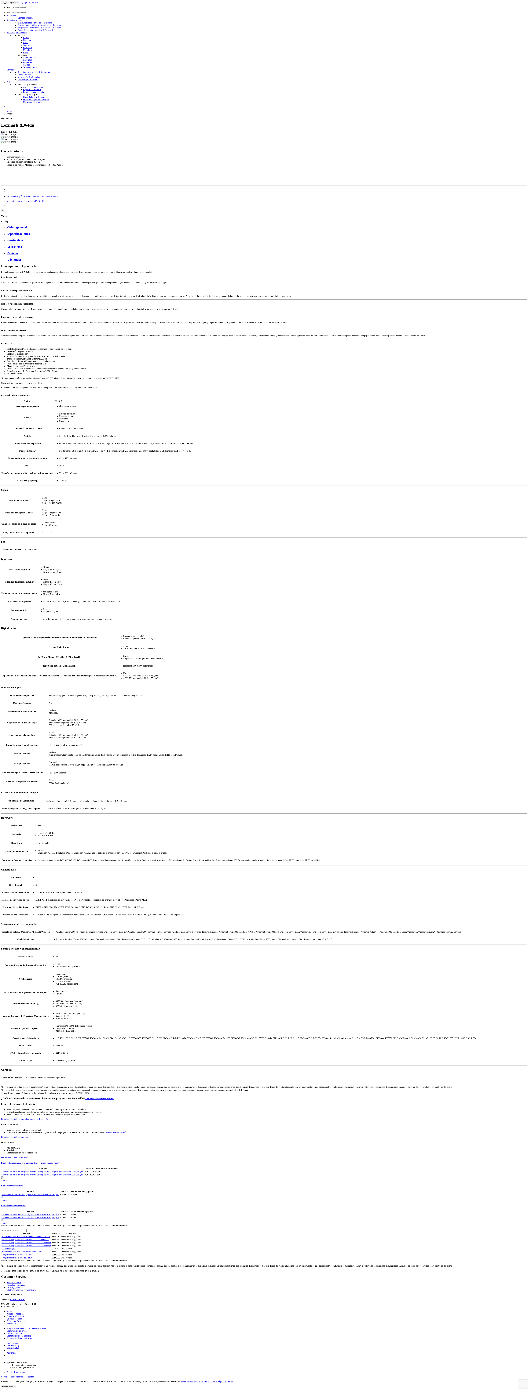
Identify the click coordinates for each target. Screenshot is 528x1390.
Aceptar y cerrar (8, 1386)
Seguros (26, 45)
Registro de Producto (32, 89)
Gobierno (27, 40)
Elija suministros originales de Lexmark (35, 23)
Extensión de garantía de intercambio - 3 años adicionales (26, 1245)
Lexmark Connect (14, 1319)
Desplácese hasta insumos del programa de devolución (24, 1119)
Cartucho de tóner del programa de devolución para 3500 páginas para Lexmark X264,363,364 (43, 1175)
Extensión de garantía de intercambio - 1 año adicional (25, 1239)
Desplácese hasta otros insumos (14, 1157)
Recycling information (16, 1285)
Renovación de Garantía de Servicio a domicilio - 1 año (26, 1236)
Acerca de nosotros (15, 1314)
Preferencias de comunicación (19, 1338)
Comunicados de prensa (17, 1331)
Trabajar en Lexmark (16, 1321)
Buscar (10, 7)
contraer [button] (4, 1180)
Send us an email (14, 1282)
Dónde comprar (13, 1343)
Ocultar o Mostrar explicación (99, 1098)
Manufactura (28, 50)
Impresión (27, 62)
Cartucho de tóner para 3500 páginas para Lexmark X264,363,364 (30, 1217)
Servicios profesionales (28, 79)
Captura (26, 65)
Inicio (9, 111)
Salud (25, 42)
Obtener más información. (116, 1132)
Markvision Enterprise (32, 102)
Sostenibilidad (13, 1348)
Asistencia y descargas (33, 87)
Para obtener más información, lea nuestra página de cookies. (207, 1381)
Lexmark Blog (13, 1345)
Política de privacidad (16, 1372)
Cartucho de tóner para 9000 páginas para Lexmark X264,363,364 (30, 1214)
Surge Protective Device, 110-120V (17, 1255)
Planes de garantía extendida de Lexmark (35, 30)
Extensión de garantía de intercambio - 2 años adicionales (26, 1242)
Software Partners (30, 67)
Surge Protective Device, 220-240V (17, 1258)
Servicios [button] (11, 70)
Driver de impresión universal (36, 99)
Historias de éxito (14, 1333)
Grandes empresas (25, 18)
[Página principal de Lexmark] (27, 2)
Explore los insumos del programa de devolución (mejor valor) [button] (30, 1163)
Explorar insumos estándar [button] (13, 1205)
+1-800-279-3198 (17, 1299)
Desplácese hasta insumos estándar (16, 1137)
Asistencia (11, 1353)
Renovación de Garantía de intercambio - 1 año (22, 1252)
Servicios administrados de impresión (34, 72)
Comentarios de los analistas (19, 1336)
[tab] (267, 227)
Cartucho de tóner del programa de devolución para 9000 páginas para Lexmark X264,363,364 (43, 1172)
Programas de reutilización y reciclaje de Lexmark (39, 25)
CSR (9, 1350)
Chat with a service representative (21, 1290)
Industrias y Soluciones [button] (17, 32)
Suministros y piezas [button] (15, 20)
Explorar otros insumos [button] (12, 1186)
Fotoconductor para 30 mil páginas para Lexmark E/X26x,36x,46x (30, 1194)
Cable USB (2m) (9, 1248)
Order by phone (13, 1287)
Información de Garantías (29, 77)
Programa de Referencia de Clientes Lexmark (26, 1328)
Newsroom (11, 1324)
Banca (26, 37)
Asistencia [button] (11, 82)
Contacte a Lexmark (15, 1316)
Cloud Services (29, 57)
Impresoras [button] (11, 15)
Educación (27, 47)
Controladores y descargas (34, 97)
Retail (25, 52)
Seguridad (27, 60)
